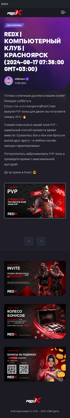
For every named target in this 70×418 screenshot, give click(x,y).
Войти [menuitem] (4, 3)
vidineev (22, 78)
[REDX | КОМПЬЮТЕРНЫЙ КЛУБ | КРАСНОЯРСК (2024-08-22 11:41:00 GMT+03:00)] (41, 241)
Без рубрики (14, 25)
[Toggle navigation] (63, 12)
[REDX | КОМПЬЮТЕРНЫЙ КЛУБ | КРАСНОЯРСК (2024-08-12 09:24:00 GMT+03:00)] (29, 241)
